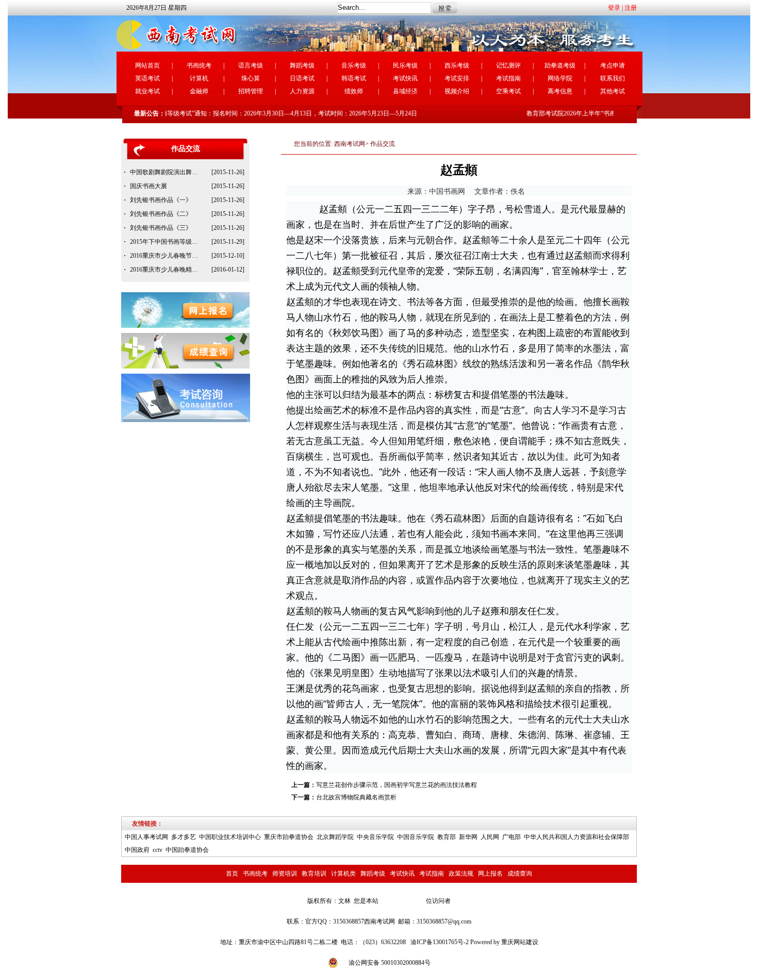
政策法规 (461, 873)
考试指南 (508, 78)
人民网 (490, 837)
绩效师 (353, 91)
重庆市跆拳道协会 (289, 837)
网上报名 (490, 873)
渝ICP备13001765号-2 (439, 942)
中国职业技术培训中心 (230, 837)
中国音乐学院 (415, 837)
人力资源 (302, 91)
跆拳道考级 (560, 65)
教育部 (446, 837)
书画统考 (199, 65)
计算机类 (343, 873)
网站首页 (147, 65)
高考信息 (560, 91)
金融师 (199, 91)
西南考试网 (349, 143)
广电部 (511, 837)
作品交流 (382, 143)
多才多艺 (183, 837)
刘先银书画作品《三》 (161, 227)
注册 (630, 7)
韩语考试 (353, 78)
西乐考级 (456, 65)
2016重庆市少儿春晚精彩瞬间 (166, 269)
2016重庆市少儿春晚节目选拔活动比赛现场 (166, 255)
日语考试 (302, 78)
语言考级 (250, 65)
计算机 (199, 78)
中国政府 (137, 849)
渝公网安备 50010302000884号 (390, 962)
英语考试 (147, 78)
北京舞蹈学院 (335, 837)
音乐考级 (353, 65)
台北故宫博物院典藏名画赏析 (356, 797)
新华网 (468, 837)
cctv (157, 849)
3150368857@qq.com (444, 921)
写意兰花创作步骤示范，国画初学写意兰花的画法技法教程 (396, 785)
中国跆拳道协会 (187, 849)
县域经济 (405, 91)
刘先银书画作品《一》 (161, 200)
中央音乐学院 (375, 837)
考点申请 (612, 65)
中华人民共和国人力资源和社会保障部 (576, 837)
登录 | (615, 7)
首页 (232, 873)
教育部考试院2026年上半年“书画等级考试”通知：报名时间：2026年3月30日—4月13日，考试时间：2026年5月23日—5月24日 (239, 113)
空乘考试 (508, 91)
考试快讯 (405, 78)
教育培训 (314, 873)
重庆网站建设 (519, 942)
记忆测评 (508, 65)
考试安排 (456, 78)
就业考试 (147, 91)
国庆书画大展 (148, 186)
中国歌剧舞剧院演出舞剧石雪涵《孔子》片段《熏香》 (166, 172)
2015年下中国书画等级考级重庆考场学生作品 (166, 241)
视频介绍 (456, 91)
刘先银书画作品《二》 (161, 213)
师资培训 (284, 873)
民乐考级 (405, 65)
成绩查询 (519, 873)
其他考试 (612, 91)
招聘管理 (250, 91)
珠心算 (250, 78)
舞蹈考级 (302, 65)
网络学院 (560, 78)
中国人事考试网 (146, 837)
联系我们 (612, 78)
